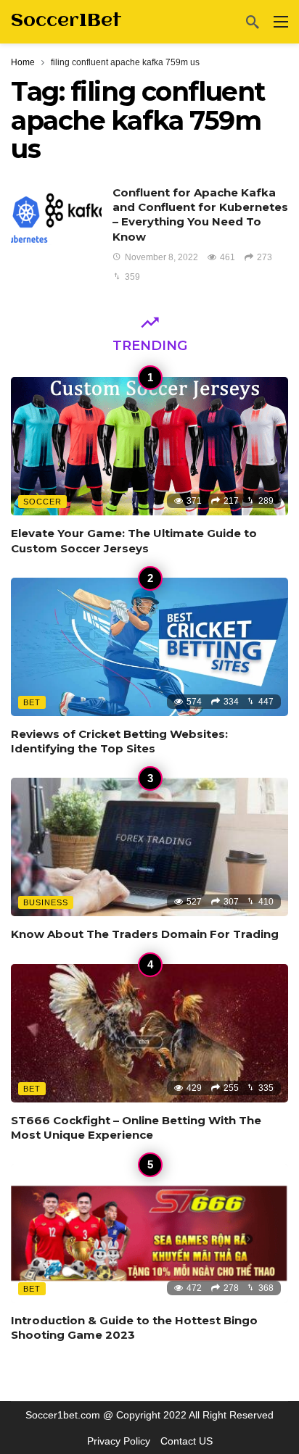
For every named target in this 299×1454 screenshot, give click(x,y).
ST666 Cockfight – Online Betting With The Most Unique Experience (136, 1127)
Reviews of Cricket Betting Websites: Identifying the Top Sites (119, 741)
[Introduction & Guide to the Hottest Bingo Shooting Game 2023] (149, 1233)
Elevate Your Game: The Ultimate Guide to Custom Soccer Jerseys (134, 540)
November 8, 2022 (161, 257)
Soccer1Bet (66, 21)
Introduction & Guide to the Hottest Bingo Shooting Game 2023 (134, 1327)
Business (45, 902)
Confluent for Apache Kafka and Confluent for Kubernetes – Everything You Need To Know (200, 215)
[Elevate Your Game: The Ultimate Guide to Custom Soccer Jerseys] (149, 446)
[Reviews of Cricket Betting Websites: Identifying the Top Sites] (149, 647)
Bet (32, 702)
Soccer (42, 501)
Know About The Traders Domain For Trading (145, 934)
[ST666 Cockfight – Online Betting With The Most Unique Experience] (149, 1033)
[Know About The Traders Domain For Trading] (149, 847)
